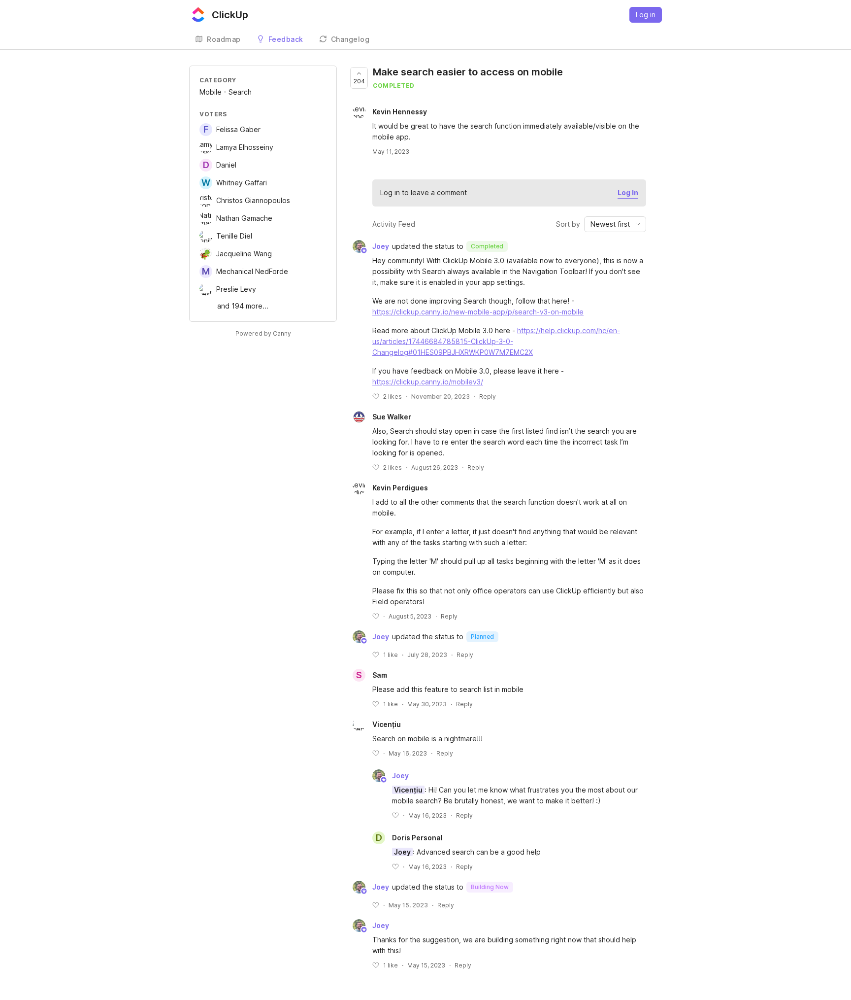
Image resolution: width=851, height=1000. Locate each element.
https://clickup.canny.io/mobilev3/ (427, 382)
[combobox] (615, 224)
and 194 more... (242, 306)
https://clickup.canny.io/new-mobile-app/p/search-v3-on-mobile (478, 312)
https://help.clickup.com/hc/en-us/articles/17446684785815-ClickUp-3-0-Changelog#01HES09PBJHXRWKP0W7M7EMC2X (496, 341)
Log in (645, 14)
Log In (628, 192)
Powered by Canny (263, 333)
